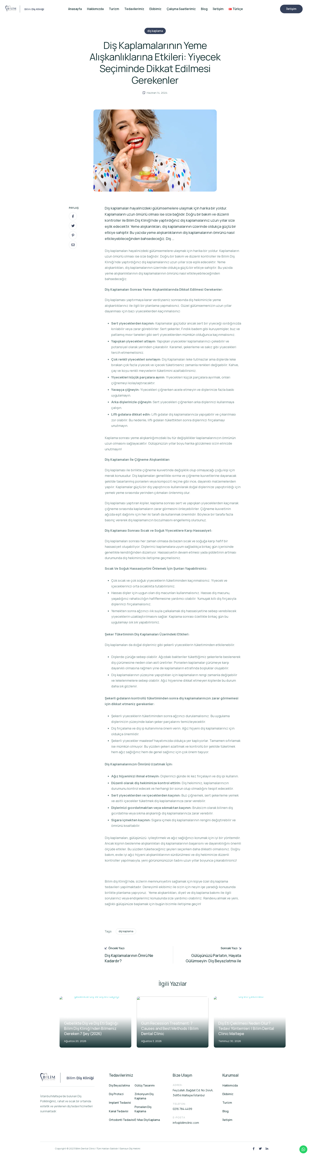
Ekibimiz (155, 9)
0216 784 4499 (182, 1109)
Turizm (114, 9)
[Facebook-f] (254, 1149)
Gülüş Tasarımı (145, 1085)
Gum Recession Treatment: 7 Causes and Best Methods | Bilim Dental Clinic (169, 1028)
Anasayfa (75, 9)
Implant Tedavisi (120, 1103)
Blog (204, 9)
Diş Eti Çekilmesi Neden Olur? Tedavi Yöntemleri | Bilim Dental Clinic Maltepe (246, 1028)
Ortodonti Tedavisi (121, 1120)
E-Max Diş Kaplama (147, 1120)
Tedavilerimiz (134, 9)
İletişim (218, 9)
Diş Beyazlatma (119, 1085)
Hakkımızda (95, 9)
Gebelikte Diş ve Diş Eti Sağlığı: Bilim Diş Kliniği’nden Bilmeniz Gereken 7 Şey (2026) (91, 1028)
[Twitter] (260, 1149)
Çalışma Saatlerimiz (181, 9)
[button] (291, 9)
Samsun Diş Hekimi (130, 1148)
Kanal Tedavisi (118, 1111)
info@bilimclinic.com (186, 1123)
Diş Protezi (116, 1094)
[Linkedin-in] (267, 1149)
